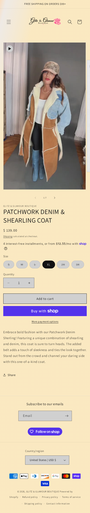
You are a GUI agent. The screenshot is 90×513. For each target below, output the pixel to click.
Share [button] (12, 375)
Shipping (7, 236)
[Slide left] (35, 198)
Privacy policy (50, 497)
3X (80, 265)
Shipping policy (33, 503)
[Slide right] (54, 198)
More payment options (45, 321)
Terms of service (71, 497)
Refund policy (30, 497)
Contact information (58, 503)
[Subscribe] (67, 416)
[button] (9, 22)
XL (48, 264)
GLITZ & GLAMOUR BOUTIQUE (42, 491)
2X (65, 265)
